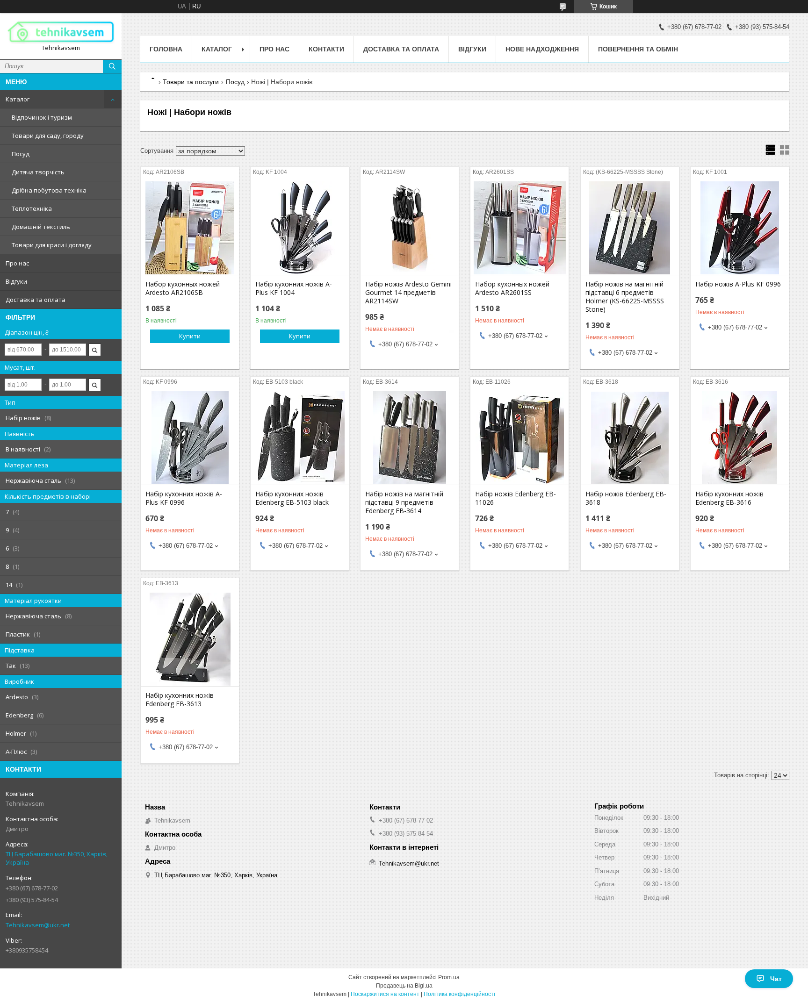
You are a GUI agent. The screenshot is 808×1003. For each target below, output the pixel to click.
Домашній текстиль (41, 226)
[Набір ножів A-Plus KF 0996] (740, 228)
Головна (166, 49)
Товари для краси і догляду (52, 245)
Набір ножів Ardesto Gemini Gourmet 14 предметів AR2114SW (408, 292)
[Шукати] (112, 66)
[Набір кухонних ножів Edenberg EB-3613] (190, 639)
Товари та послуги (191, 82)
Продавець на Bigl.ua (404, 985)
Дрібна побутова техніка (49, 190)
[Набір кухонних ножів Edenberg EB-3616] (740, 438)
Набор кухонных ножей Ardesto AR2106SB (182, 288)
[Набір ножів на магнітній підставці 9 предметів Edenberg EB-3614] (410, 438)
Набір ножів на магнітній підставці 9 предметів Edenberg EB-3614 (404, 502)
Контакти (326, 49)
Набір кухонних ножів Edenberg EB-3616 (729, 498)
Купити (190, 336)
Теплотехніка (32, 208)
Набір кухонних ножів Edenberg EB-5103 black (292, 498)
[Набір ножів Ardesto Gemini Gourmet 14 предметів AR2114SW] (410, 228)
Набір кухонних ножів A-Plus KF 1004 (293, 288)
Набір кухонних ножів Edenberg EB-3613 (179, 699)
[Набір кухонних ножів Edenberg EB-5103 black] (300, 438)
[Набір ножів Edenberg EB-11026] (519, 438)
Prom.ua (449, 977)
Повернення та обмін (638, 49)
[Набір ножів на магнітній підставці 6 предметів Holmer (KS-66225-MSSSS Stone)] (630, 228)
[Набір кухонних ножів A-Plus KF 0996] (190, 438)
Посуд (20, 154)
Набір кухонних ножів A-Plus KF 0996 (183, 498)
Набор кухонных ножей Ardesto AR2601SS (512, 288)
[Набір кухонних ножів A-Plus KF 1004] (300, 228)
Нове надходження (542, 49)
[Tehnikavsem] (61, 32)
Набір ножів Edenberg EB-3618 (625, 498)
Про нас (17, 263)
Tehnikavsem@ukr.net (38, 925)
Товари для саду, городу (48, 135)
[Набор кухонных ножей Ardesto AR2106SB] (190, 228)
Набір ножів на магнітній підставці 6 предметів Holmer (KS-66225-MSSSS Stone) (624, 297)
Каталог (17, 99)
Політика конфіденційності (459, 994)
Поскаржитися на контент (385, 994)
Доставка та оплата (35, 299)
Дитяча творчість (38, 172)
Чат (776, 978)
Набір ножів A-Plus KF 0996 (738, 284)
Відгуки (16, 281)
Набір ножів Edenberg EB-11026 (515, 498)
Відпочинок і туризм (42, 117)
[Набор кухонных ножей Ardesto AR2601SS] (519, 228)
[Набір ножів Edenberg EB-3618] (630, 438)
